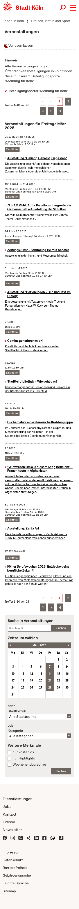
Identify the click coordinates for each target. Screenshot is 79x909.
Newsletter (12, 829)
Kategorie (15, 728)
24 (12, 687)
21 (49, 680)
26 (31, 687)
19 (31, 680)
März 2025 (39, 645)
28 (49, 687)
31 (12, 694)
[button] (73, 7)
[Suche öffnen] (63, 8)
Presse (9, 821)
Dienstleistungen (17, 798)
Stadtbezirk (17, 708)
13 (40, 674)
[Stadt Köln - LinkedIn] (36, 837)
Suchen (61, 628)
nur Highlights (24, 758)
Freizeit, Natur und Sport (50, 21)
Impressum (11, 852)
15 (58, 674)
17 (12, 680)
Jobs (7, 806)
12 (31, 674)
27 (40, 687)
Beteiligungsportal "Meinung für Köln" (38, 91)
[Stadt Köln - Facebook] (5, 837)
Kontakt (9, 814)
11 (22, 674)
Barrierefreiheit (15, 867)
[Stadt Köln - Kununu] (44, 837)
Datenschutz (13, 860)
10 (12, 674)
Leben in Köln (13, 21)
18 (22, 680)
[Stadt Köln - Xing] (28, 837)
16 (66, 674)
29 (58, 687)
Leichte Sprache (16, 883)
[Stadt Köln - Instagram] (13, 837)
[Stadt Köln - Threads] (20, 837)
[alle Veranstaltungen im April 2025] (68, 645)
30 (66, 687)
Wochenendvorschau (29, 764)
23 (66, 680)
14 (49, 674)
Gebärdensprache (17, 875)
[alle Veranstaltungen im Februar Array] (10, 645)
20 (40, 680)
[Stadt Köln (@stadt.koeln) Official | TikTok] (61, 837)
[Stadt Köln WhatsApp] (52, 837)
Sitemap (9, 891)
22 (58, 680)
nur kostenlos (23, 752)
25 (22, 687)
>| (59, 111)
